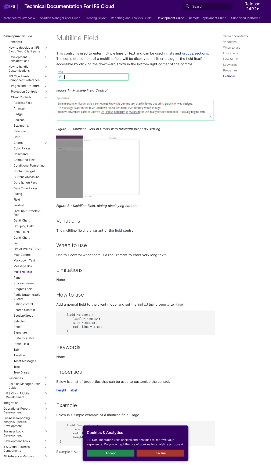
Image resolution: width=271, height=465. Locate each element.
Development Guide (170, 18)
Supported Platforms (245, 18)
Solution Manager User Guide (60, 18)
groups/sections (195, 53)
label (73, 390)
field (118, 230)
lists (171, 53)
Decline (160, 453)
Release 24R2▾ (252, 6)
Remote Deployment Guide (207, 18)
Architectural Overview (19, 18)
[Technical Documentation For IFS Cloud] (10, 6)
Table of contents (235, 36)
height (61, 390)
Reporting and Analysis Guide (131, 18)
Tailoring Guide (95, 18)
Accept (111, 453)
